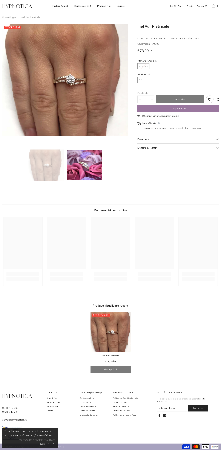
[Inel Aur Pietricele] (111, 332)
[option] (65, 80)
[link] (22, 274)
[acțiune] (216, 99)
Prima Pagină (9, 17)
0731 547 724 (10, 411)
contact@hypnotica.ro (14, 419)
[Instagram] (164, 415)
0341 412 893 (10, 407)
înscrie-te (198, 408)
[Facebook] (159, 415)
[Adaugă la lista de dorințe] (209, 99)
